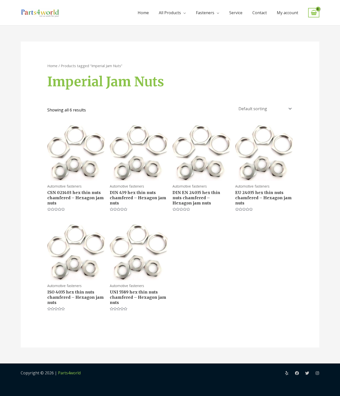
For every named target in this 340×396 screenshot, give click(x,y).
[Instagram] (317, 373)
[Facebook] (297, 373)
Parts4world (69, 373)
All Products (170, 12)
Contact (259, 12)
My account (287, 12)
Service (235, 12)
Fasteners (205, 12)
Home (143, 12)
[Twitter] (307, 373)
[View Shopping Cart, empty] (313, 13)
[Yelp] (287, 373)
